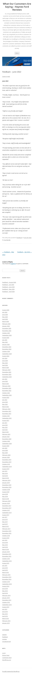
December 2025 (6, 328)
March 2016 (5, 549)
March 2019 (5, 478)
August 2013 (5, 607)
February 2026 (6, 324)
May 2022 (5, 404)
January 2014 (6, 598)
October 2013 (6, 602)
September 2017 (7, 512)
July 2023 (4, 379)
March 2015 (5, 572)
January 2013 (6, 623)
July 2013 (4, 609)
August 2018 (5, 492)
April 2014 (5, 593)
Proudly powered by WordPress (10, 671)
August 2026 (5, 310)
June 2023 (5, 381)
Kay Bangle (7, 240)
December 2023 (6, 372)
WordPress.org (6, 660)
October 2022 (6, 393)
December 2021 (6, 411)
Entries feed (5, 655)
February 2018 (6, 501)
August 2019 (5, 469)
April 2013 (5, 616)
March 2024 (5, 367)
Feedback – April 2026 (8, 291)
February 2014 (6, 595)
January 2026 (6, 326)
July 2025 (4, 340)
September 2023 (7, 377)
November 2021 (6, 413)
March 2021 (5, 432)
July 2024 (4, 358)
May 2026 (5, 317)
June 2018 (5, 494)
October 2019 (6, 464)
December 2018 (6, 485)
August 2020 (5, 446)
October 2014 (6, 582)
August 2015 (5, 563)
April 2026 (5, 319)
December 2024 (6, 347)
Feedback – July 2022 (24, 252)
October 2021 (6, 416)
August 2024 (5, 356)
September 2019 (7, 466)
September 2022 (7, 395)
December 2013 (6, 600)
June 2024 (5, 360)
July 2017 (4, 517)
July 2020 (4, 448)
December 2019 (6, 459)
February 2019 (6, 480)
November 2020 (6, 439)
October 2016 (6, 535)
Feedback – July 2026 (8, 285)
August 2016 (5, 538)
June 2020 (5, 450)
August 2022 (5, 397)
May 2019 (5, 473)
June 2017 (5, 519)
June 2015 (5, 568)
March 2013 (5, 618)
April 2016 (5, 547)
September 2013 (7, 605)
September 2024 (7, 354)
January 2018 (6, 503)
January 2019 (6, 483)
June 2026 (5, 314)
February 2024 (6, 370)
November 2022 (6, 390)
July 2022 (4, 400)
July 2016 (4, 540)
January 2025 (6, 344)
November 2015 (6, 556)
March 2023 (5, 384)
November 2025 (6, 331)
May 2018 (5, 496)
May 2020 (5, 453)
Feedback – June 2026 (8, 287)
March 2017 (5, 526)
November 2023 (6, 374)
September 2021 (7, 418)
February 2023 (6, 386)
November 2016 (6, 533)
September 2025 (7, 335)
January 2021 (6, 436)
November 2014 (6, 579)
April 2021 (5, 430)
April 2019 (5, 476)
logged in (13, 263)
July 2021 (4, 423)
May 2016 (5, 545)
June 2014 (5, 588)
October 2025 (6, 333)
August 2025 (5, 337)
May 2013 (5, 614)
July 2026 (4, 312)
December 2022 (6, 388)
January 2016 (6, 552)
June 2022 (5, 402)
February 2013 (6, 621)
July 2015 (4, 565)
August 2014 (5, 586)
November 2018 (6, 487)
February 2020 (6, 455)
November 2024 (6, 349)
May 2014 (5, 591)
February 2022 (6, 409)
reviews (4, 639)
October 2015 (6, 558)
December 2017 (6, 506)
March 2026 (5, 321)
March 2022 (5, 407)
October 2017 (6, 510)
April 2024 (5, 365)
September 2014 (7, 584)
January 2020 (6, 457)
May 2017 (5, 522)
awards (4, 634)
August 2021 (5, 420)
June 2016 (5, 542)
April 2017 (5, 524)
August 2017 (5, 515)
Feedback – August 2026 (9, 282)
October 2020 (6, 441)
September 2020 (7, 443)
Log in (4, 653)
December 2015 (6, 554)
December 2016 (6, 531)
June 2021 (5, 425)
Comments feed (6, 657)
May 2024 (5, 363)
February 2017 (6, 529)
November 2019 (6, 462)
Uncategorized (6, 641)
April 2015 (5, 570)
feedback (19, 237)
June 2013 (5, 611)
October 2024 (6, 351)
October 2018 (6, 489)
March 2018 (5, 499)
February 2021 (6, 434)
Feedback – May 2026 (8, 289)
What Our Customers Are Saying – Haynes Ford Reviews (17, 6)
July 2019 (4, 471)
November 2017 (6, 508)
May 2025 (5, 342)
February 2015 (6, 575)
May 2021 (5, 427)
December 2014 (6, 577)
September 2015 (7, 561)
